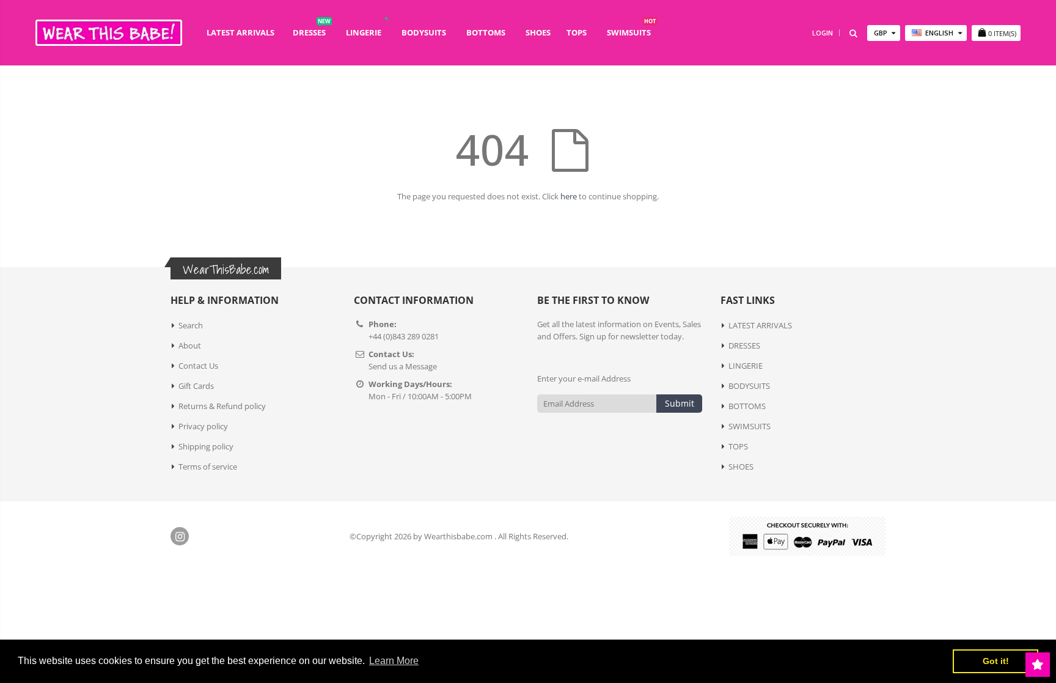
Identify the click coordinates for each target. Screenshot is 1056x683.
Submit (679, 403)
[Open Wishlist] (1037, 664)
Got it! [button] (996, 661)
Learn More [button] (394, 660)
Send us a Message (403, 366)
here (568, 196)
